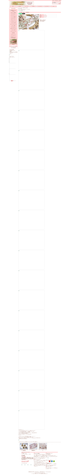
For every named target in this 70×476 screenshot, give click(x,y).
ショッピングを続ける (41, 21)
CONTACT (60, 0)
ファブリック (28, 9)
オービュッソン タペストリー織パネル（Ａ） (42, 450)
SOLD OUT (13, 44)
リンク (10, 53)
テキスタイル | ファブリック (23, 9)
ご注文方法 (33, 6)
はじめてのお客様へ (12, 49)
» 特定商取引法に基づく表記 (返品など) (23, 438)
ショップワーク (46, 6)
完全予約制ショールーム (12, 50)
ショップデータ (40, 6)
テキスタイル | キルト (13, 18)
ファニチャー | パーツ (13, 34)
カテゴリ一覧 (26, 6)
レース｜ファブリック (13, 15)
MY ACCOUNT (56, 0)
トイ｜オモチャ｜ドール (13, 21)
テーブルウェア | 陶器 (13, 22)
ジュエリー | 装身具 (13, 25)
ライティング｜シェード (13, 31)
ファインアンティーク (13, 35)
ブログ (53, 6)
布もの (21, 8)
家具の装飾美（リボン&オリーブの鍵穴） (24, 450)
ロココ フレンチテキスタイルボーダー (33, 450)
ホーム (19, 8)
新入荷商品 (19, 6)
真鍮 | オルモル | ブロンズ (13, 28)
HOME (53, 0)
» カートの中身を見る (13, 47)
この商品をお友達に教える (42, 20)
